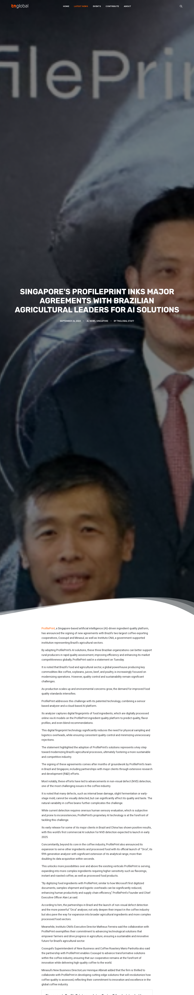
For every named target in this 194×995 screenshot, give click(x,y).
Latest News (81, 6)
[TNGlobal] (20, 6)
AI (88, 321)
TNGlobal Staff (125, 321)
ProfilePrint (48, 628)
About (127, 6)
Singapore (102, 321)
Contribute (112, 6)
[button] (181, 6)
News (92, 321)
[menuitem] (66, 6)
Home (66, 6)
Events (97, 6)
